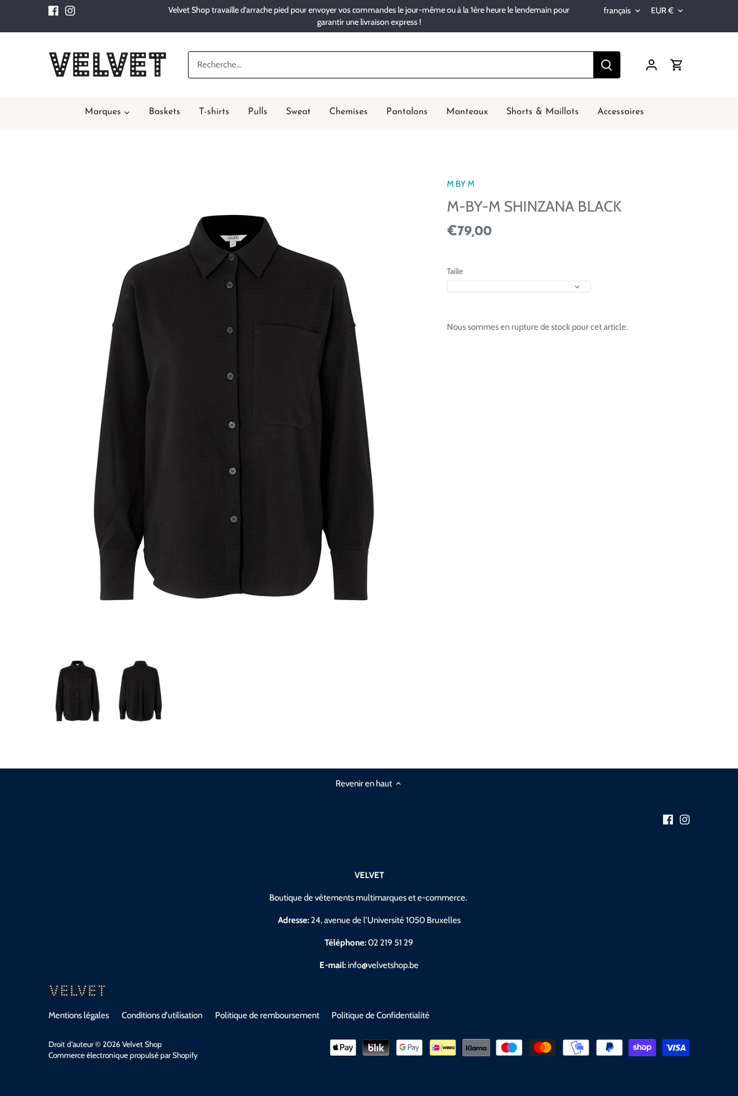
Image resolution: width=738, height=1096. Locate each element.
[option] (77, 691)
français (617, 11)
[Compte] (651, 65)
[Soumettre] (606, 65)
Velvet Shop (142, 1044)
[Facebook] (53, 10)
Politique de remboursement (267, 1015)
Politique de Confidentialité (381, 1015)
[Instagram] (70, 10)
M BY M (461, 184)
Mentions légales (78, 1015)
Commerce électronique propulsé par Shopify (123, 1055)
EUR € (662, 11)
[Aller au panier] (677, 65)
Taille (455, 271)
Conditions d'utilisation (162, 1015)
